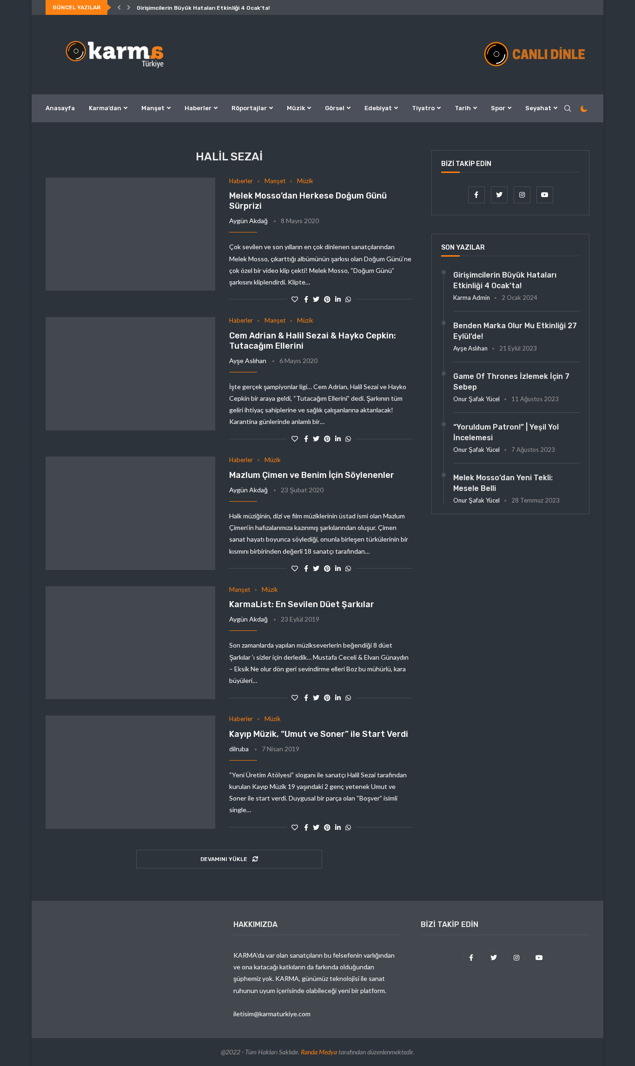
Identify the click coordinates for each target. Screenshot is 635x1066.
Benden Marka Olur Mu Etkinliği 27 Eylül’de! (515, 330)
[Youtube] (545, 195)
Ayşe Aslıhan (247, 360)
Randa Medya (319, 1052)
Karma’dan (105, 108)
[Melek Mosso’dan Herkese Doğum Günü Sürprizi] (130, 234)
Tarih (463, 108)
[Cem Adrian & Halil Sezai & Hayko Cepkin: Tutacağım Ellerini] (130, 373)
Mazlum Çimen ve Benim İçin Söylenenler (311, 475)
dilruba (239, 749)
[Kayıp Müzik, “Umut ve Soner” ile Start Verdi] (130, 772)
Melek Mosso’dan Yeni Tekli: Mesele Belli (503, 482)
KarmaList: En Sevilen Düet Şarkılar (301, 604)
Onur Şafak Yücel (476, 399)
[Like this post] (294, 299)
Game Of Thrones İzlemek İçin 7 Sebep (511, 381)
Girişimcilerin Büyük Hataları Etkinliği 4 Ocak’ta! (203, 8)
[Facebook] (477, 195)
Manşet (153, 108)
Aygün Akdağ (248, 221)
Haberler (198, 108)
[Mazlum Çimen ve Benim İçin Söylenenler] (130, 513)
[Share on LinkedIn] (338, 299)
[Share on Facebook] (306, 299)
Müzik (296, 108)
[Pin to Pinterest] (327, 299)
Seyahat (538, 108)
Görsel (334, 108)
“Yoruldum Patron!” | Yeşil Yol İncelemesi (506, 432)
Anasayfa (60, 108)
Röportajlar (249, 108)
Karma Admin (471, 297)
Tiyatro (423, 108)
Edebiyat (378, 108)
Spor (498, 108)
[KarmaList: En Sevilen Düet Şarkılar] (130, 643)
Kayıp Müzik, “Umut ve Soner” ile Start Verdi (318, 734)
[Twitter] (500, 195)
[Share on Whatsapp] (348, 299)
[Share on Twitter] (316, 299)
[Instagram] (522, 195)
